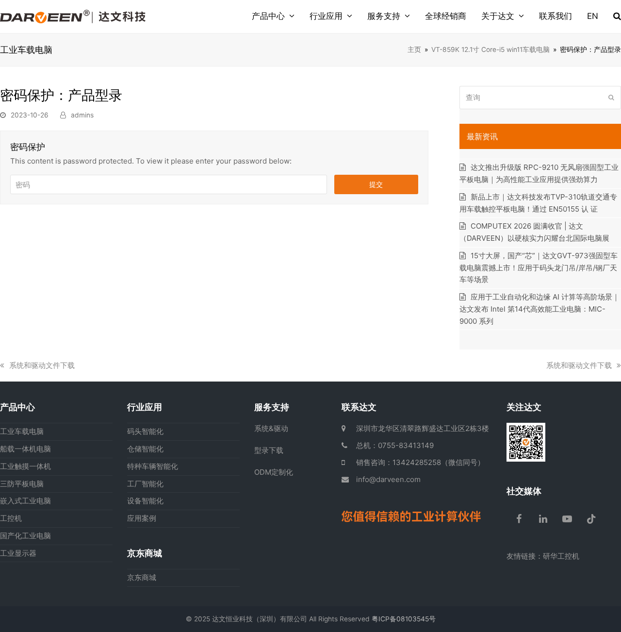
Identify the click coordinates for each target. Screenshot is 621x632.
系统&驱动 (271, 428)
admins (82, 115)
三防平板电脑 (22, 483)
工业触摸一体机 (25, 466)
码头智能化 (145, 431)
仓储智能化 (145, 448)
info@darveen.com (388, 479)
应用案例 (141, 518)
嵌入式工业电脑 (25, 500)
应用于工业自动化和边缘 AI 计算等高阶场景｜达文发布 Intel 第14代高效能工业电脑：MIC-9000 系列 (539, 309)
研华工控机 (561, 556)
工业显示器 (18, 553)
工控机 (11, 518)
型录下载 (268, 450)
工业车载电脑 (22, 431)
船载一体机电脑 (25, 448)
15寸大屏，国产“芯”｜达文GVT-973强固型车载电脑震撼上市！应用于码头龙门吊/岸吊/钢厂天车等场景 (538, 267)
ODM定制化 (273, 472)
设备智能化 (145, 500)
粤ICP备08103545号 (404, 619)
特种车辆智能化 (152, 466)
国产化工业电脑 (25, 535)
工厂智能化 (145, 483)
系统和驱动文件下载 (42, 365)
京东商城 (141, 577)
